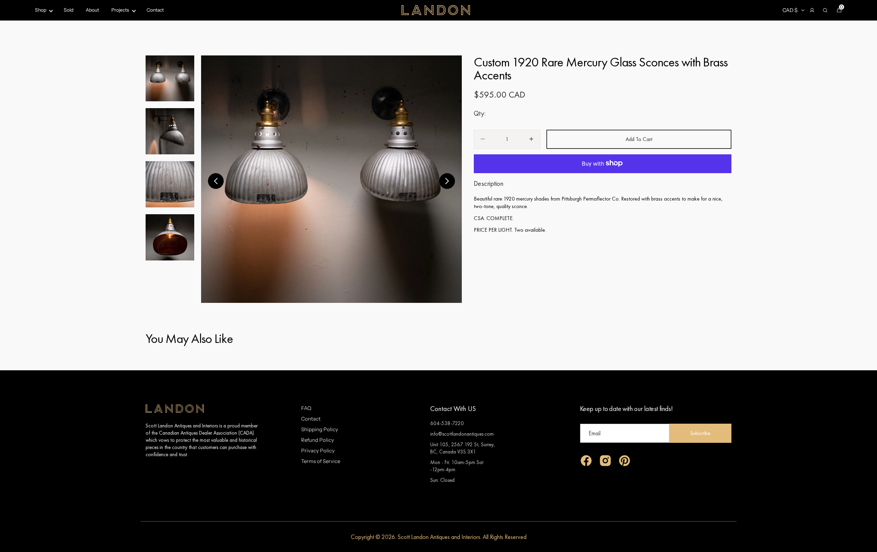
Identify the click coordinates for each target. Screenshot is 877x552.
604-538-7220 (447, 423)
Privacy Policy (318, 450)
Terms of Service (320, 461)
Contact (311, 418)
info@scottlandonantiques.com (462, 434)
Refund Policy (317, 440)
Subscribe (700, 433)
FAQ (306, 408)
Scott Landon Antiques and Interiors (438, 537)
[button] (811, 10)
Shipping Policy (319, 429)
